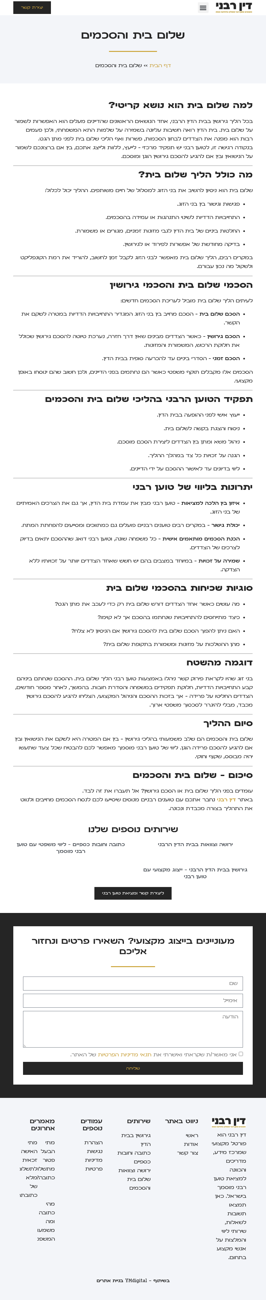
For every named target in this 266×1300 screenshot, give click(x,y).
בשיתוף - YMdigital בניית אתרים (133, 1280)
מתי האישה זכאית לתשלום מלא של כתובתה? (25, 1169)
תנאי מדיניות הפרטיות (124, 1055)
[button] (203, 7)
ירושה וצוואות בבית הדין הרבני (195, 844)
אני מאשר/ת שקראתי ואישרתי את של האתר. (153, 1055)
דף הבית (160, 65)
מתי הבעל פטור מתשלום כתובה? (44, 1160)
